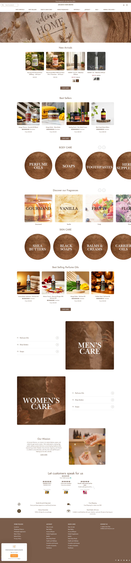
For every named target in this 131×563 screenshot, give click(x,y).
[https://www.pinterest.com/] (115, 560)
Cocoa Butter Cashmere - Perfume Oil (28, 296)
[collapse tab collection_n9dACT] (112, 400)
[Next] (110, 61)
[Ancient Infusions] (65, 5)
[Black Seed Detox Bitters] (102, 113)
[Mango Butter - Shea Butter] (53, 113)
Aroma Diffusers (50, 532)
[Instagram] (121, 560)
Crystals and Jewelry (51, 545)
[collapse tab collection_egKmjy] (112, 406)
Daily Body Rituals (50, 538)
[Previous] (20, 61)
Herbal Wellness (108, 10)
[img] (65, 476)
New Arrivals (20, 10)
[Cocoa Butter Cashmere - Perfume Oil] (28, 282)
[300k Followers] (118, 560)
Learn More (43, 455)
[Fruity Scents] (99, 208)
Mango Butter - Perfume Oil (78, 296)
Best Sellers (32, 10)
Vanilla (69, 224)
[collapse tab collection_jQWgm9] (112, 393)
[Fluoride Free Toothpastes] (99, 165)
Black (74, 80)
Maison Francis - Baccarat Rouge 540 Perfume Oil (53, 297)
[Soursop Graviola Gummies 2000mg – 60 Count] (35, 61)
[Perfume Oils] (38, 165)
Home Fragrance (62, 10)
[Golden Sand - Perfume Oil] (102, 282)
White (98, 79)
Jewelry (87, 10)
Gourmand (38, 224)
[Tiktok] (129, 560)
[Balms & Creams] (95, 247)
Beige (77, 80)
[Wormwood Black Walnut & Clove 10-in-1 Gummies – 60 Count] (55, 61)
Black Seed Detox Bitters (102, 127)
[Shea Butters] (37, 247)
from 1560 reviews (64, 478)
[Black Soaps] (66, 247)
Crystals (76, 10)
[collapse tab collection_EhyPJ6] (57, 344)
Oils (96, 10)
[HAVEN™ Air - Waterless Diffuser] (96, 61)
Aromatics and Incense (52, 543)
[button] (94, 487)
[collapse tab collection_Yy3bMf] (57, 337)
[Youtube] (126, 560)
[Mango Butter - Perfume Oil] (78, 282)
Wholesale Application (20, 532)
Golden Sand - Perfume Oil (102, 296)
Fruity (99, 224)
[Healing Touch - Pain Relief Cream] (78, 113)
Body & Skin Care (46, 10)
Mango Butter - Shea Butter (53, 127)
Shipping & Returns (19, 529)
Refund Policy (17, 536)
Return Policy (17, 534)
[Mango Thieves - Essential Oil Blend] (28, 113)
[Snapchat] (124, 560)
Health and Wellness (51, 541)
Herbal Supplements (51, 534)
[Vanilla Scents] (69, 208)
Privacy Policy (17, 538)
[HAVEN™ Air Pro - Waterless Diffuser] (76, 61)
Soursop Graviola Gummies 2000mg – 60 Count (34, 73)
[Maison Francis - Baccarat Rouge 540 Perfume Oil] (53, 282)
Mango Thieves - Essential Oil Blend (28, 127)
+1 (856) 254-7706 (105, 527)
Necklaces (49, 548)
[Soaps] (69, 165)
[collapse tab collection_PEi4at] (57, 351)
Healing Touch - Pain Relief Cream (78, 127)
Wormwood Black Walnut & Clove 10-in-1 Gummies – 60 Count (55, 73)
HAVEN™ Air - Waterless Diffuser (96, 72)
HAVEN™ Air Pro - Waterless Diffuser (75, 73)
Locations (16, 527)
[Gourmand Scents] (38, 208)
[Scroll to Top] (128, 555)
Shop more (65, 88)
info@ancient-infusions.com (107, 528)
